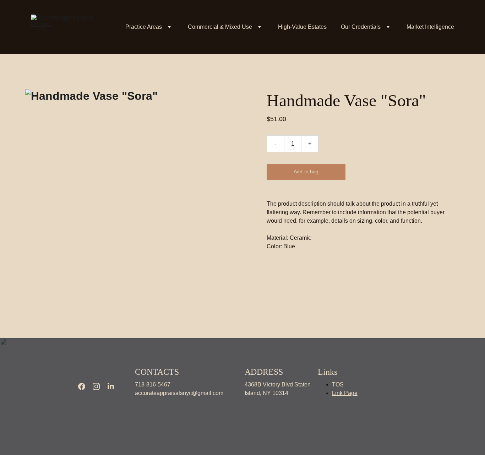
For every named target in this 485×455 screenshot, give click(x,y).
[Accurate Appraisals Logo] (91, 370)
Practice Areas (143, 27)
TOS (338, 384)
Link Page (345, 393)
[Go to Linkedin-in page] (110, 386)
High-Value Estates (302, 27)
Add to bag (306, 171)
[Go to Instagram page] (96, 386)
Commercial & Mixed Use (220, 27)
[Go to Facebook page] (81, 386)
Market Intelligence (430, 27)
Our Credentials (361, 27)
